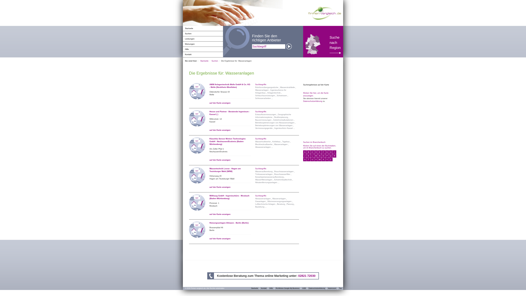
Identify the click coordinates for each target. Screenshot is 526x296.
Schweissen (282, 95)
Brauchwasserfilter (282, 174)
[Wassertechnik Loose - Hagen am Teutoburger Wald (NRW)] (197, 175)
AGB (304, 288)
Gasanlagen (260, 201)
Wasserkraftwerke (263, 141)
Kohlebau (276, 141)
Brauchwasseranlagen (284, 171)
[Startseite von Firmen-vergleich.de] (324, 13)
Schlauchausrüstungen (265, 95)
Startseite (189, 28)
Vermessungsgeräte (264, 128)
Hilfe (187, 49)
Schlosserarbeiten (263, 98)
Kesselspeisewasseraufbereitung (269, 177)
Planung (290, 204)
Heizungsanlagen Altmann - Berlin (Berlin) (229, 223)
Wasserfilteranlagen (263, 180)
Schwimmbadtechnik (283, 180)
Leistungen (190, 39)
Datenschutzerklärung (312, 101)
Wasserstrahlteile (287, 87)
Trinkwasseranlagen (264, 174)
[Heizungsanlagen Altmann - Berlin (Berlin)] (197, 229)
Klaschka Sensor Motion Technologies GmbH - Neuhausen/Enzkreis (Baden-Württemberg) (227, 141)
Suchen (188, 33)
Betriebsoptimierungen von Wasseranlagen (273, 125)
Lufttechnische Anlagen (265, 204)
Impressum (332, 288)
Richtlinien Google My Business (287, 288)
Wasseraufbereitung (264, 171)
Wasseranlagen (262, 90)
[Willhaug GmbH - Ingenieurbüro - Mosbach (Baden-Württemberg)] (197, 202)
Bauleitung (259, 207)
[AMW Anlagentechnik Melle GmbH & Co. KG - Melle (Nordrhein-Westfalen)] (197, 91)
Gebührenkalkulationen (283, 120)
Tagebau (286, 141)
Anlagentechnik (274, 93)
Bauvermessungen (263, 120)
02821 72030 (306, 276)
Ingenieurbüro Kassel (283, 128)
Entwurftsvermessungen (265, 114)
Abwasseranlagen (263, 147)
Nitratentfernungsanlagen (266, 182)
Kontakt (188, 54)
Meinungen (190, 44)
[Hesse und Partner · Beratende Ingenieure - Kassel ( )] (197, 118)
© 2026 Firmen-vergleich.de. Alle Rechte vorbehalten (204, 288)
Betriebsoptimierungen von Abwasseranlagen (274, 123)
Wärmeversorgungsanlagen (279, 201)
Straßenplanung (281, 117)
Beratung (281, 204)
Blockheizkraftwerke (263, 144)
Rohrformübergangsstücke (266, 87)
